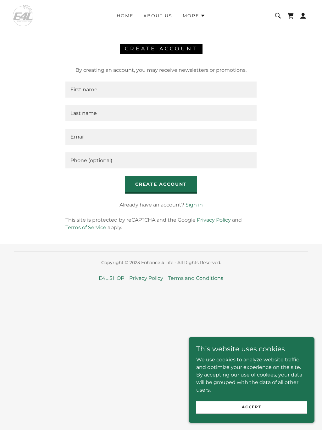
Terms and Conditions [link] (195, 278)
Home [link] (125, 16)
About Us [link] (157, 16)
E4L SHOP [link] (111, 278)
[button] (194, 16)
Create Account (161, 184)
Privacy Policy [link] (214, 220)
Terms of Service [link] (85, 227)
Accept (251, 407)
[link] (23, 15)
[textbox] (161, 90)
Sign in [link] (194, 205)
